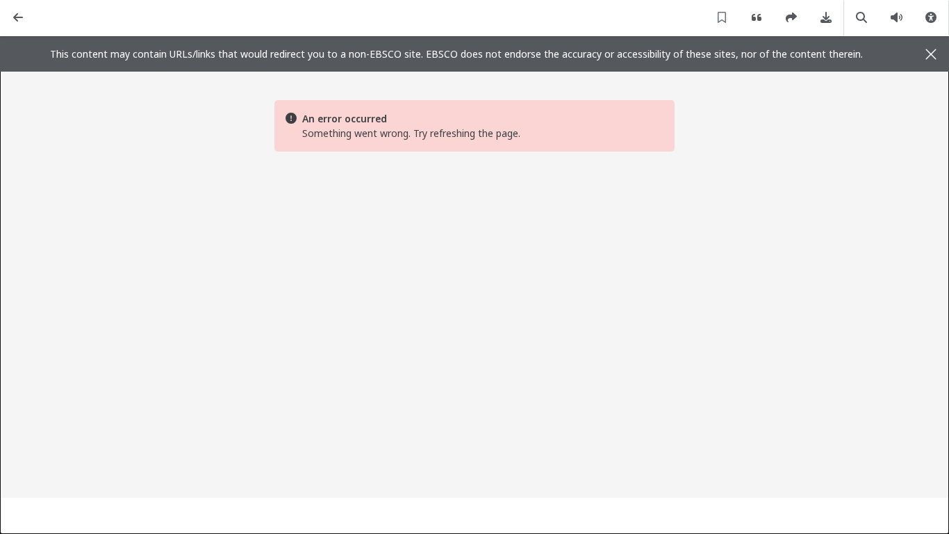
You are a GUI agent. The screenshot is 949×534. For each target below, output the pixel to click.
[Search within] (861, 18)
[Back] (18, 18)
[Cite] (756, 18)
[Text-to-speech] (896, 18)
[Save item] (721, 18)
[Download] (826, 18)
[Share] (791, 18)
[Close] (930, 54)
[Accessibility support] (931, 18)
